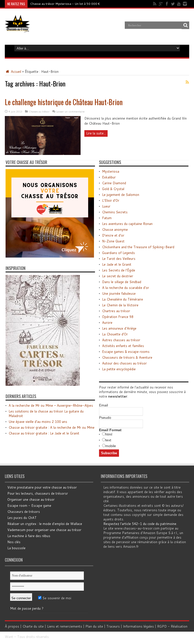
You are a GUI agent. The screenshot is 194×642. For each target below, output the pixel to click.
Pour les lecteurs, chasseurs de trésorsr (37, 493)
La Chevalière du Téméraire (122, 299)
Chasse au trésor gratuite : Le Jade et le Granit (44, 433)
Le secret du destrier (117, 276)
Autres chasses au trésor (121, 340)
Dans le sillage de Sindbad (121, 282)
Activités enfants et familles (123, 345)
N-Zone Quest (113, 241)
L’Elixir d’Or (110, 200)
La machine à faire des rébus (28, 536)
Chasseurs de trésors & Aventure (127, 357)
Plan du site (94, 626)
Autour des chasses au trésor (124, 363)
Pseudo (105, 418)
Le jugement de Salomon (120, 194)
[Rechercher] (185, 25)
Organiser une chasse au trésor (31, 499)
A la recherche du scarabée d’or (125, 287)
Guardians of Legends (118, 252)
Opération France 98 (117, 316)
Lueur (106, 206)
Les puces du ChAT (22, 517)
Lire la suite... (96, 133)
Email (103, 405)
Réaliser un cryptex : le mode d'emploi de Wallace (44, 523)
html (108, 434)
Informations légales (138, 626)
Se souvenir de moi (56, 598)
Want (9, 636)
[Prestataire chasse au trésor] (50, 256)
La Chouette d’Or (115, 334)
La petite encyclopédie (119, 369)
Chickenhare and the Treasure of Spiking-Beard (138, 247)
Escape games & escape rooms (126, 351)
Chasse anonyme (115, 229)
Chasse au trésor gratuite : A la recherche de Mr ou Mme (51, 427)
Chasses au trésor (39, 111)
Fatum (107, 218)
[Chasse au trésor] (17, 29)
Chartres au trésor (116, 311)
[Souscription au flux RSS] (187, 82)
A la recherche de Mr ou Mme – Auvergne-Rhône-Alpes (51, 405)
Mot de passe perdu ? (26, 608)
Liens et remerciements (64, 626)
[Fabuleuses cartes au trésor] (43, 384)
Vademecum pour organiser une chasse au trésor (44, 530)
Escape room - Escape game (29, 505)
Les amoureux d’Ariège (119, 328)
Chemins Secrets (115, 212)
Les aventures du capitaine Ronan (127, 223)
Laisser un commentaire (70, 111)
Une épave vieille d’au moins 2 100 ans (38, 421)
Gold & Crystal (113, 189)
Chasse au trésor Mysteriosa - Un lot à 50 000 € (65, 4)
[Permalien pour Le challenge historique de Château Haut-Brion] (43, 153)
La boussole (16, 548)
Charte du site (33, 626)
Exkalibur (109, 177)
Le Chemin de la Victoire (120, 305)
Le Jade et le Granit (116, 264)
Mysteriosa (110, 171)
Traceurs (113, 626)
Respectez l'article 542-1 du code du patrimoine (139, 523)
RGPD (162, 626)
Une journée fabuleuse (119, 293)
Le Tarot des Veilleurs (118, 258)
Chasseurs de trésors (23, 511)
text (108, 440)
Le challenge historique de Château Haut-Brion (64, 102)
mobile (110, 446)
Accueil (15, 71)
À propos (12, 626)
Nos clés (13, 542)
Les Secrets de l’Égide (118, 270)
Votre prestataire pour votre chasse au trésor (42, 487)
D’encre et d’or (113, 235)
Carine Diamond (114, 183)
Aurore (107, 322)
